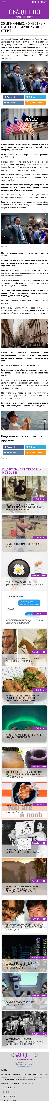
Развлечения (9, 1088)
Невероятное (9, 1096)
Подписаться (39, 2)
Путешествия (9, 1100)
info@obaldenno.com (24, 1066)
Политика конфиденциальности (17, 1084)
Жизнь (6, 1092)
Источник (4, 458)
